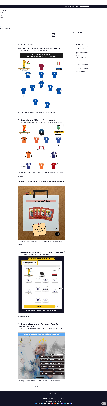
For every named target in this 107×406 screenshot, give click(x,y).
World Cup (40, 50)
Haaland (46, 328)
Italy (31, 50)
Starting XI (42, 254)
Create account (71, 6)
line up (35, 50)
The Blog (1, 12)
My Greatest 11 (53, 401)
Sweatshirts (55, 39)
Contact (1, 15)
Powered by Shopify (59, 401)
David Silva (30, 328)
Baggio (25, 122)
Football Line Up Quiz (4, 10)
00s (24, 254)
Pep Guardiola (60, 328)
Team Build (2, 8)
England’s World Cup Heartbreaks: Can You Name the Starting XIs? (41, 252)
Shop (1, 19)
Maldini (51, 122)
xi (50, 50)
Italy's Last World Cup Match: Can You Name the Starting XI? (39, 48)
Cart (78, 6)
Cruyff (36, 122)
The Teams (2, 13)
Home (38, 39)
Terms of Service (56, 398)
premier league (20, 330)
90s (26, 254)
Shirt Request (2, 20)
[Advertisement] (53, 2)
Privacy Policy (45, 398)
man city (55, 328)
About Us (1, 17)
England (30, 254)
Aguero (25, 328)
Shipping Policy (50, 398)
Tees (49, 39)
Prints (43, 39)
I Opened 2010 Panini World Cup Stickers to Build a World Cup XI (41, 182)
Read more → (20, 114)
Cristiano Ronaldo (30, 122)
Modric (55, 122)
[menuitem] (53, 8)
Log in (66, 6)
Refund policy (62, 398)
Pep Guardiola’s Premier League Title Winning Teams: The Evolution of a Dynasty (82, 70)
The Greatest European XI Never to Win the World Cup (37, 120)
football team (26, 50)
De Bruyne (35, 328)
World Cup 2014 (46, 50)
